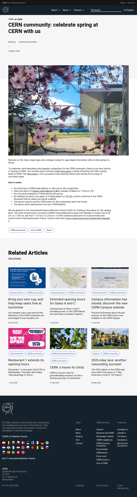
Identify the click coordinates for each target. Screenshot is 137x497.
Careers (99, 429)
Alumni (96, 354)
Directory (131, 3)
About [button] (54, 10)
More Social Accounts (122, 444)
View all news (14, 258)
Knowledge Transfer (105, 436)
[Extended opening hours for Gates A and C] (68, 295)
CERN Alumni (101, 453)
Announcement (16, 293)
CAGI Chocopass (63, 171)
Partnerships (102, 449)
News (49, 230)
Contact (79, 443)
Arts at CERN (102, 463)
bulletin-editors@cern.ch (44, 191)
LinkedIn (121, 433)
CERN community (18, 230)
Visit (78, 440)
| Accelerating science (14, 3)
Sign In (123, 3)
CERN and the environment (63, 354)
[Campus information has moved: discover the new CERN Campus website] (110, 295)
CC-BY (69, 196)
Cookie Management (123, 486)
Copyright (80, 485)
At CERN (18, 19)
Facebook (121, 440)
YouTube (121, 436)
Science (77, 10)
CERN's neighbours (104, 440)
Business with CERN (105, 433)
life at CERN (36, 230)
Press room (101, 456)
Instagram (122, 429)
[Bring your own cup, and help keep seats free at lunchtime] (27, 295)
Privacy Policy (102, 485)
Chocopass (32, 174)
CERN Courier (102, 460)
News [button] (65, 10)
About (78, 429)
